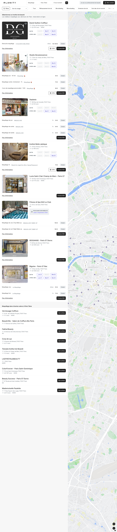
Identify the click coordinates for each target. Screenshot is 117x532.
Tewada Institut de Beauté (12, 349)
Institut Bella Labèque (38, 144)
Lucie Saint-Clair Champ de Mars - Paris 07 (47, 176)
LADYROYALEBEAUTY (11, 359)
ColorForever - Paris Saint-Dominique (17, 369)
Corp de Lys (7, 339)
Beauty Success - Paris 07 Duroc (15, 379)
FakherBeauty (7, 329)
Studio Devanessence (38, 55)
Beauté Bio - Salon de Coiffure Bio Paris (18, 321)
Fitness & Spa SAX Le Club (40, 202)
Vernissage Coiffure (10, 311)
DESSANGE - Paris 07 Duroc (40, 240)
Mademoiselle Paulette (11, 388)
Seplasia (32, 100)
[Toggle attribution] (115, 530)
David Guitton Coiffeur (38, 23)
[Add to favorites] (26, 24)
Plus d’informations (7, 48)
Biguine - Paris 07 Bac (38, 266)
